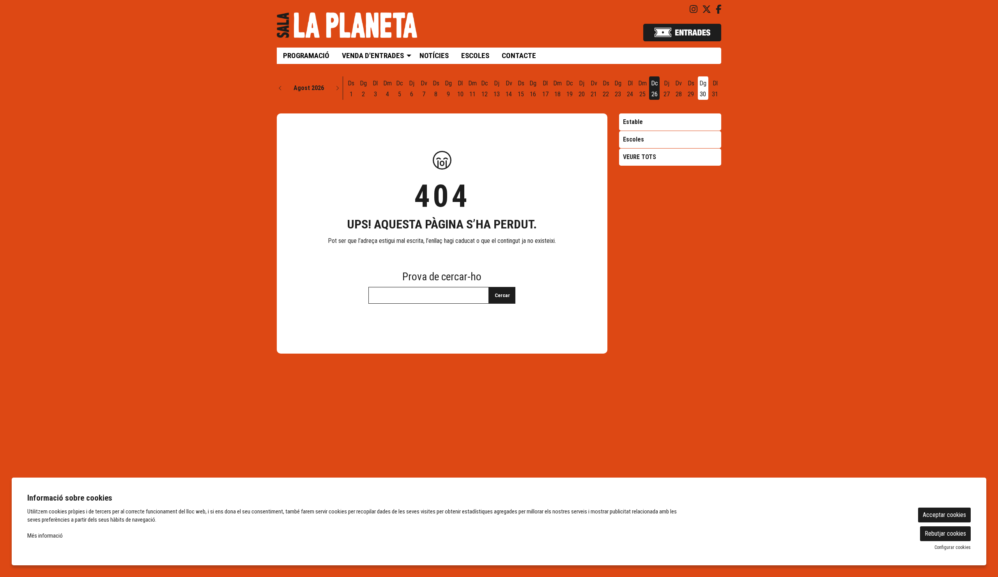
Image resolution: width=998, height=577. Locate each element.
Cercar (502, 295)
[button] (280, 88)
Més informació (45, 535)
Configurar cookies (952, 547)
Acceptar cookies (944, 515)
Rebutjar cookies (945, 533)
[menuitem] (693, 9)
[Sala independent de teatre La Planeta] (347, 28)
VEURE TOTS (639, 157)
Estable (633, 122)
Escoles (633, 139)
